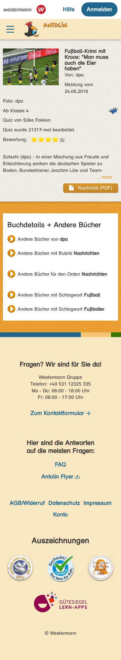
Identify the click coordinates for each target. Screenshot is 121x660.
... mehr (104, 177)
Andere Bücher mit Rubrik (58, 253)
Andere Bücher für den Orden (62, 274)
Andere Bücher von (43, 239)
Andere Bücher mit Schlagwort (59, 295)
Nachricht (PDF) (94, 188)
